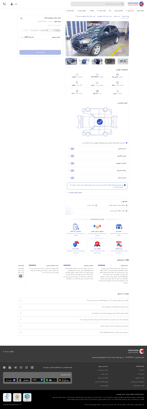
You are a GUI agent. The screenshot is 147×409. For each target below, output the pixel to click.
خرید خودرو (104, 374)
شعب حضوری (140, 378)
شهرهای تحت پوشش (137, 382)
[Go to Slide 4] (110, 61)
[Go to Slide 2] (84, 61)
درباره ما (141, 370)
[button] (97, 38)
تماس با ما (141, 374)
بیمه (110, 10)
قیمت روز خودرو (103, 370)
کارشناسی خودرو (118, 10)
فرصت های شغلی (139, 386)
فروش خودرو (140, 10)
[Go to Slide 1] (71, 61)
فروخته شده (40, 52)
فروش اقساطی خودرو (101, 382)
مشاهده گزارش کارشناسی (75, 192)
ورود (15, 4)
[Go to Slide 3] (97, 61)
